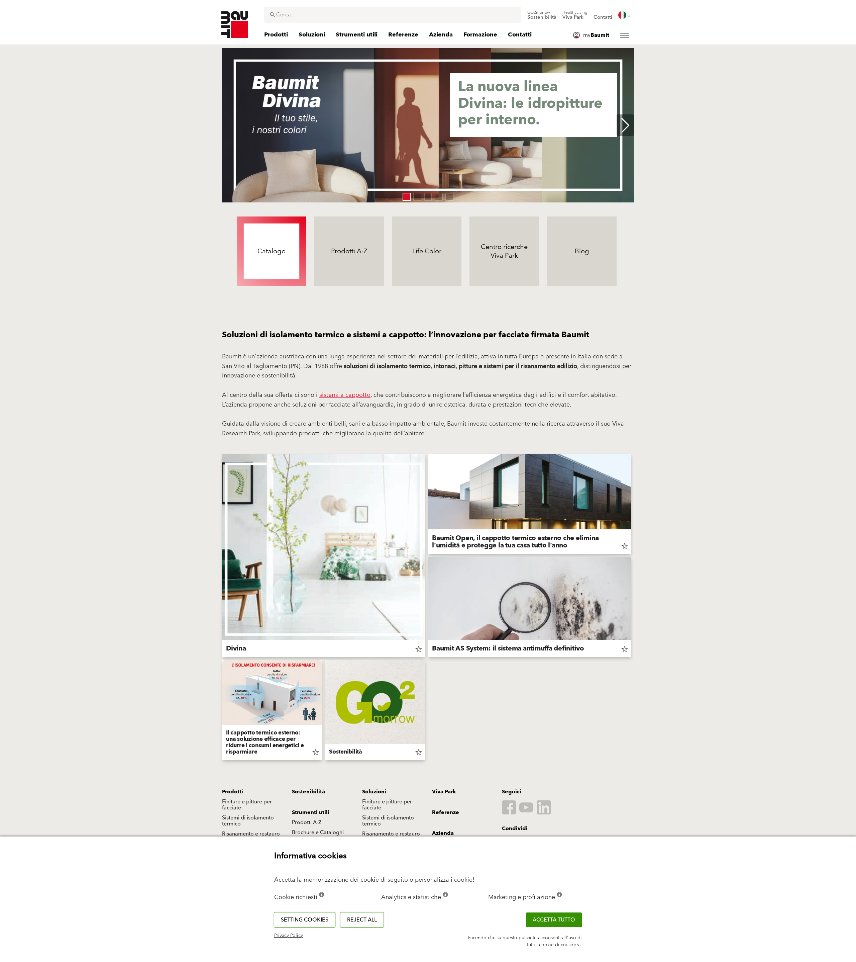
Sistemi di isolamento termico (248, 820)
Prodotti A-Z (306, 822)
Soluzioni (374, 791)
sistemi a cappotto (344, 395)
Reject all (362, 920)
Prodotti (232, 791)
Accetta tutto (554, 920)
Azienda (443, 833)
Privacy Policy (288, 936)
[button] (407, 197)
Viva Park (444, 791)
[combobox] (392, 15)
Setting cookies (304, 920)
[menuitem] (541, 15)
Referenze (445, 812)
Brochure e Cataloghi (318, 832)
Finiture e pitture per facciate (247, 804)
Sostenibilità (308, 791)
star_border (419, 649)
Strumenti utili (310, 812)
